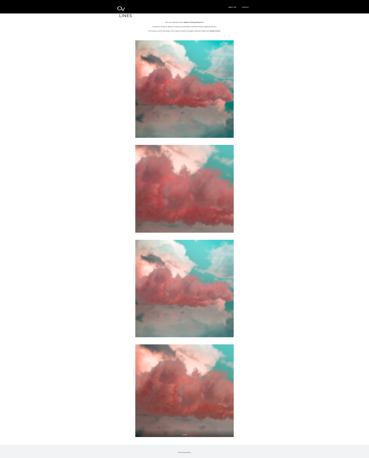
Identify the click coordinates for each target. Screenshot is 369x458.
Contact (245, 7)
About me (232, 7)
